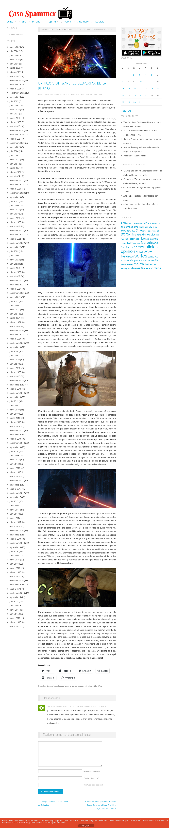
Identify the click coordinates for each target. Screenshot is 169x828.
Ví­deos (68, 21)
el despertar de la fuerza (67, 685)
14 (123, 88)
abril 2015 (14, 613)
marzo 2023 (15, 217)
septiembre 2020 (17, 342)
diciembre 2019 (17, 380)
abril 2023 (14, 213)
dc (158, 230)
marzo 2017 (15, 517)
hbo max (149, 238)
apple (141, 226)
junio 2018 (14, 455)
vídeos (156, 267)
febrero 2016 (15, 572)
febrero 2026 (15, 71)
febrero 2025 (15, 122)
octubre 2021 (15, 288)
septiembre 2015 (17, 593)
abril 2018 (14, 463)
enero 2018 (15, 476)
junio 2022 (14, 255)
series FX (153, 256)
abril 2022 (14, 263)
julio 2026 (14, 51)
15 (129, 88)
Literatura (99, 21)
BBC (128, 230)
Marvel (146, 242)
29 (129, 102)
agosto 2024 (15, 147)
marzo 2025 (15, 117)
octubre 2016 (15, 538)
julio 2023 (14, 201)
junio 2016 (14, 555)
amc (136, 226)
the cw (139, 263)
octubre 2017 (15, 488)
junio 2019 (14, 405)
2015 (59, 29)
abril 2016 (14, 563)
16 (134, 88)
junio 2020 (14, 355)
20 (158, 88)
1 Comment (74, 94)
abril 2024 (14, 163)
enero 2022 (15, 276)
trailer (136, 268)
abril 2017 (14, 513)
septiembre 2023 (17, 192)
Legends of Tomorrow (130, 242)
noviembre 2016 (17, 534)
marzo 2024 (15, 167)
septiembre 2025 (17, 92)
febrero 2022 (15, 272)
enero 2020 (15, 376)
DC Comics (128, 234)
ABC (123, 223)
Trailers (145, 268)
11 (146, 81)
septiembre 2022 (17, 242)
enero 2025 (15, 126)
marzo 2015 (15, 617)
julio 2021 (14, 301)
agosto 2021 (15, 297)
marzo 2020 (15, 367)
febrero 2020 (15, 372)
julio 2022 (14, 251)
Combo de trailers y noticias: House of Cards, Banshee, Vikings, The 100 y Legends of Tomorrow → (100, 805)
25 (146, 95)
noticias (150, 246)
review (147, 251)
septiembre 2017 (17, 492)
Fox (157, 234)
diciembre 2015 (17, 580)
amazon (131, 223)
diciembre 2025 (17, 80)
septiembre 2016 (17, 542)
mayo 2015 (15, 609)
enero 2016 (15, 576)
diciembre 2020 (17, 330)
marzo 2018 (15, 468)
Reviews (127, 256)
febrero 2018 (15, 472)
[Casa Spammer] (40, 13)
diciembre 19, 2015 (59, 94)
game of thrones (131, 238)
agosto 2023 (15, 197)
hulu (156, 238)
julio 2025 (14, 101)
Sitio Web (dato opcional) (93, 784)
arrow (123, 230)
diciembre (68, 29)
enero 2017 (15, 526)
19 (152, 88)
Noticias (36, 21)
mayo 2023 (15, 209)
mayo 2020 (15, 359)
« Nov (123, 110)
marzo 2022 (15, 267)
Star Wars (98, 94)
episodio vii (82, 685)
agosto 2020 (15, 347)
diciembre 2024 (17, 130)
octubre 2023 (15, 188)
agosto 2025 (15, 97)
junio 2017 (14, 505)
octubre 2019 (15, 388)
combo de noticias (149, 231)
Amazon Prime (144, 223)
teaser (130, 264)
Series (10, 21)
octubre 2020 (15, 338)
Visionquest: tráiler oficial (134, 155)
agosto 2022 (15, 247)
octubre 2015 (15, 588)
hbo (142, 238)
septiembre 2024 (17, 142)
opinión (90, 685)
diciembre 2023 (17, 180)
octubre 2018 (15, 438)
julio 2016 (14, 551)
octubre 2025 (15, 88)
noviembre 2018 (17, 434)
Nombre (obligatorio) (92, 771)
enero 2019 (15, 426)
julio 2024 (14, 151)
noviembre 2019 (17, 384)
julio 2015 (14, 601)
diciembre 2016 (17, 530)
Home (51, 29)
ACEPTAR (86, 826)
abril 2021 (14, 313)
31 (140, 102)
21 (123, 95)
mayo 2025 (15, 109)
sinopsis (134, 260)
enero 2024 (15, 176)
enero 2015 (15, 626)
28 (123, 102)
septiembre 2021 (17, 292)
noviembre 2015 (17, 584)
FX (122, 238)
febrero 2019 (15, 422)
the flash (148, 264)
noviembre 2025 (17, 84)
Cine (24, 21)
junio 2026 (14, 55)
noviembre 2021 (17, 284)
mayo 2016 (15, 559)
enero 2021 (15, 326)
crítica (53, 685)
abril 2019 (14, 413)
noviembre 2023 (17, 184)
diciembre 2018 (17, 430)
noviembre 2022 (17, 234)
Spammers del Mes (146, 260)
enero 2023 (15, 226)
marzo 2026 (15, 67)
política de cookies (20, 822)
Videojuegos (83, 21)
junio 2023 (14, 205)
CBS (133, 231)
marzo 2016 (15, 568)
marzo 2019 (15, 417)
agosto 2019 (15, 397)
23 (134, 95)
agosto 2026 (15, 46)
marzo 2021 (15, 317)
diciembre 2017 (17, 480)
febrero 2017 (15, 522)
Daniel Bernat (43, 94)
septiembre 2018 (17, 442)
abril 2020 (14, 363)
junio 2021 (14, 305)
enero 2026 (15, 76)
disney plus (149, 234)
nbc (131, 247)
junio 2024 (14, 155)
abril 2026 (14, 63)
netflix (138, 246)
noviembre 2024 (17, 134)
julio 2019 (14, 401)
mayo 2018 (15, 459)
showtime (125, 260)
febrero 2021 (15, 322)
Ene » (130, 110)
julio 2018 (14, 451)
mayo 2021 (15, 309)
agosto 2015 (15, 597)
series (140, 255)
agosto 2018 (15, 447)
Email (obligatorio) (91, 778)
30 (134, 102)
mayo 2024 (15, 159)
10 (140, 81)
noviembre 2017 (17, 484)
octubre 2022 (15, 238)
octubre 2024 (15, 138)
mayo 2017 (15, 509)
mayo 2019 (15, 409)
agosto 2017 (15, 497)
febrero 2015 (15, 622)
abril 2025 (14, 113)
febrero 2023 (15, 222)
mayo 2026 (15, 59)
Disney (139, 235)
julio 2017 (14, 501)
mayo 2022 (15, 259)
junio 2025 (14, 105)
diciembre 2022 (17, 230)
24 (140, 95)
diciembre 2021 (17, 280)
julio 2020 (14, 351)
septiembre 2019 (17, 392)
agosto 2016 (15, 547)
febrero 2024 (15, 171)
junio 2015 (14, 605)
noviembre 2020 (17, 334)
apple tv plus (151, 226)
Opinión (52, 21)
